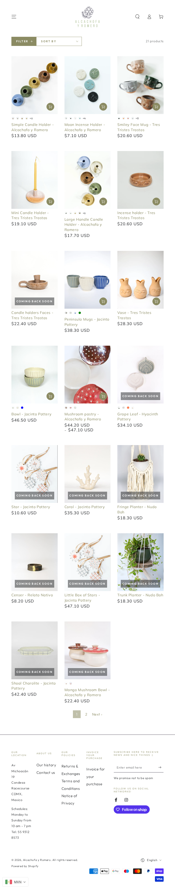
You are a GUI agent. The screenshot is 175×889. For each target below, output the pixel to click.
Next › (97, 714)
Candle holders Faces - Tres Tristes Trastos (32, 315)
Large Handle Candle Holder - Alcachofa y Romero (83, 224)
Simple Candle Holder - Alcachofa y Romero (32, 127)
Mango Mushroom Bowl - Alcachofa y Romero (87, 692)
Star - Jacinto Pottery (30, 506)
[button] (137, 17)
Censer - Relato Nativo (32, 595)
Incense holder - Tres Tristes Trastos (136, 215)
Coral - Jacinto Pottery (84, 506)
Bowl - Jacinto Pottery (31, 414)
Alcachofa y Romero (37, 860)
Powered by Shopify (25, 866)
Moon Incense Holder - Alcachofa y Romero (84, 127)
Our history (46, 765)
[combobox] (15, 882)
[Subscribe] (161, 767)
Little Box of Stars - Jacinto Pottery (82, 597)
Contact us (45, 772)
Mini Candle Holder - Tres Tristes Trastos (30, 215)
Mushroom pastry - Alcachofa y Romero (82, 416)
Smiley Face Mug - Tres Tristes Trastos (138, 127)
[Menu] (14, 17)
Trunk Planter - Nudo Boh (140, 595)
